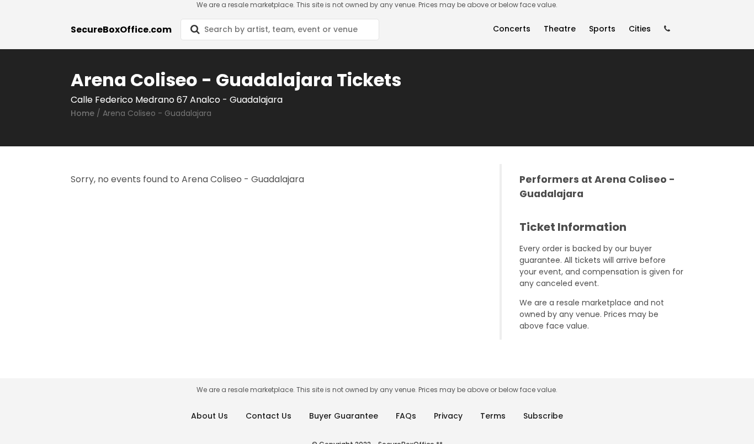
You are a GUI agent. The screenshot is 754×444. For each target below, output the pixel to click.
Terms (493, 415)
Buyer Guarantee (343, 415)
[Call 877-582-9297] (667, 29)
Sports (602, 28)
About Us (209, 415)
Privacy (448, 415)
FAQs (406, 415)
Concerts (511, 28)
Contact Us (268, 415)
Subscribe (543, 415)
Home (82, 113)
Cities (640, 28)
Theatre (560, 28)
